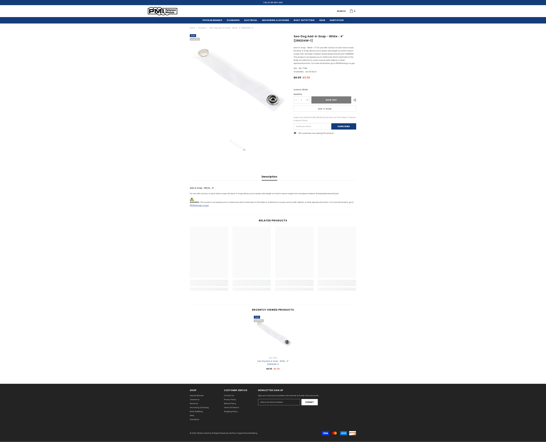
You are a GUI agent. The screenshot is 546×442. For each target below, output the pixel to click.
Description (269, 176)
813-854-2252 (277, 2)
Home (192, 28)
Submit (309, 402)
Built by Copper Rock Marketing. (243, 433)
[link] (209, 284)
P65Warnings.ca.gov (199, 205)
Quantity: (298, 94)
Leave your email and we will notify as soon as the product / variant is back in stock (325, 119)
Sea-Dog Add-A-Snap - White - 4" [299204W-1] (272, 362)
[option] (237, 82)
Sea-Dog (273, 358)
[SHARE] (353, 100)
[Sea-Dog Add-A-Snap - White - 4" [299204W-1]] (273, 335)
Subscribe (344, 126)
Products (202, 28)
